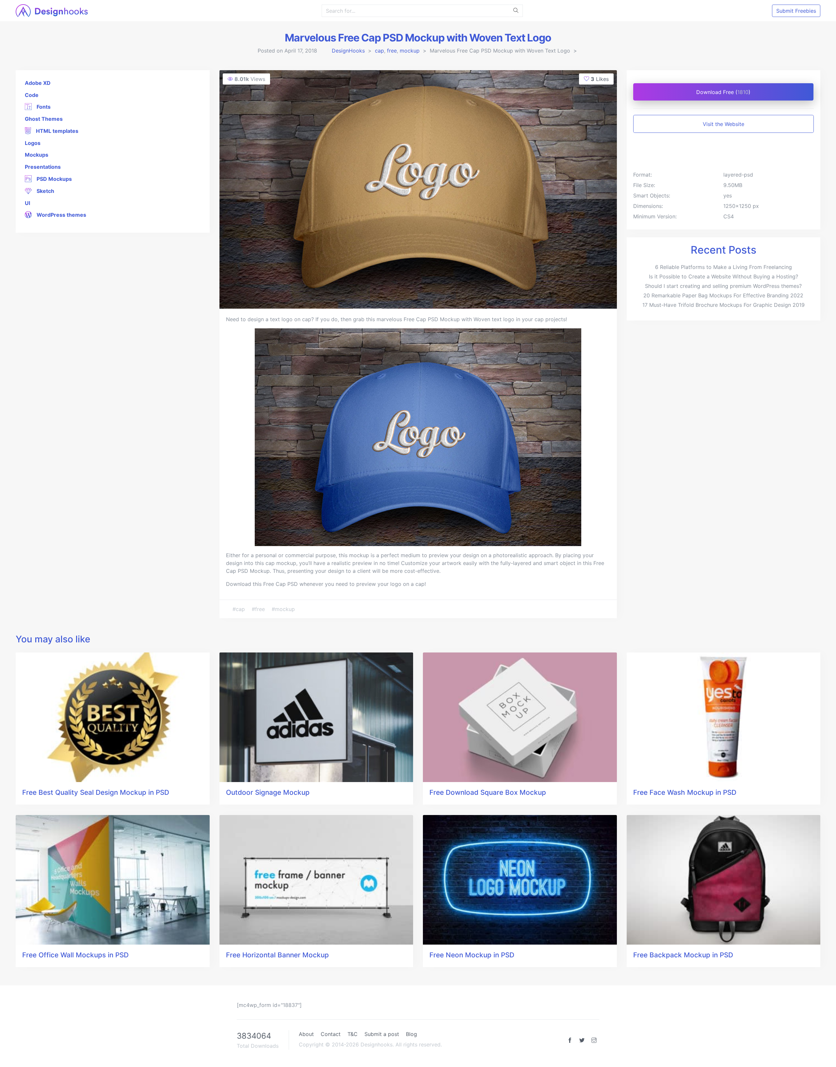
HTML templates (56, 131)
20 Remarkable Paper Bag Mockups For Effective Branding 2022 (723, 295)
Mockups (36, 154)
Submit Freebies (796, 11)
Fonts (43, 106)
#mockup (283, 609)
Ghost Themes (44, 119)
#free (259, 609)
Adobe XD (38, 83)
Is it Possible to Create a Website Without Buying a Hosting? (723, 276)
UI (27, 203)
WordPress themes (60, 215)
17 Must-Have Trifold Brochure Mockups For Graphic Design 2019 (723, 305)
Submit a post (381, 1034)
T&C (352, 1034)
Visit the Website (723, 124)
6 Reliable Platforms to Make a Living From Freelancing (723, 267)
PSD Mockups (53, 179)
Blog (411, 1034)
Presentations (43, 167)
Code (32, 95)
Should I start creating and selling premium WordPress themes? (723, 286)
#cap (240, 609)
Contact (331, 1034)
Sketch (44, 191)
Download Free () (723, 92)
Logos (32, 143)
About (306, 1034)
